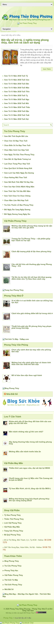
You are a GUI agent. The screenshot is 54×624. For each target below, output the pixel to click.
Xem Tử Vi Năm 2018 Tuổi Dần (16, 84)
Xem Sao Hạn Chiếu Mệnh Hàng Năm (19, 187)
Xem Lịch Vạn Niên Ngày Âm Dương (19, 173)
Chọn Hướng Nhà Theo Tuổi (15, 177)
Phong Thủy (14, 561)
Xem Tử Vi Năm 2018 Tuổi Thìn (16, 92)
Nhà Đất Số (12, 394)
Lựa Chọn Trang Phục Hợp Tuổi (17, 164)
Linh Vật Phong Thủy (12, 523)
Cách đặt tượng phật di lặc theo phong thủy (31, 251)
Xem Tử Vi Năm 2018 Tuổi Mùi (16, 103)
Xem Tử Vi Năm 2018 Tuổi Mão (16, 88)
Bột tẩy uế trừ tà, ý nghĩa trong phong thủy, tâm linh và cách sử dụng (25, 41)
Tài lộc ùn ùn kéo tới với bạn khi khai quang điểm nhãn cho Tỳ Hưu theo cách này (31, 278)
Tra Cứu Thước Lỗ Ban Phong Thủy (18, 205)
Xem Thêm (47, 69)
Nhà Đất (7, 589)
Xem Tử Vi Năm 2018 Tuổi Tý (16, 76)
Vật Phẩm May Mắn (12, 527)
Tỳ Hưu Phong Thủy (12, 515)
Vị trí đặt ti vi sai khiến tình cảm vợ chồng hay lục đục (32, 301)
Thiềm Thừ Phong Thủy (14, 519)
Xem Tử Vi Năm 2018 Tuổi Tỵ (16, 96)
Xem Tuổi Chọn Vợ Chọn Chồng (17, 196)
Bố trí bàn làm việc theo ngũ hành (27, 375)
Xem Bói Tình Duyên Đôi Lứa (16, 136)
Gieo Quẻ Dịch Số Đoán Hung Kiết (18, 168)
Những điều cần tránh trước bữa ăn (25, 451)
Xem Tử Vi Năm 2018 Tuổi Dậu (16, 111)
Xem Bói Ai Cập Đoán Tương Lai (17, 159)
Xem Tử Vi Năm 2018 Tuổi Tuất (16, 115)
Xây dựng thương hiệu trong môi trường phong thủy (30, 443)
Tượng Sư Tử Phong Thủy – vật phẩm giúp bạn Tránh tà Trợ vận (31, 239)
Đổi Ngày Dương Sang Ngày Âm (17, 214)
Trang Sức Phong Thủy (13, 531)
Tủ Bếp (15, 580)
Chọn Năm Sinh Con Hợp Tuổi (16, 150)
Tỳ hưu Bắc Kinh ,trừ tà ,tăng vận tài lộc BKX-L (30, 488)
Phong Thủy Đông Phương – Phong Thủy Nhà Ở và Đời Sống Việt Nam (31, 610)
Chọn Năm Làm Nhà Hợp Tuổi (16, 200)
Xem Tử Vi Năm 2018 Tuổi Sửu (16, 80)
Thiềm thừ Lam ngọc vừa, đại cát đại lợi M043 (29, 468)
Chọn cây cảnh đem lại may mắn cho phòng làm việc (31, 351)
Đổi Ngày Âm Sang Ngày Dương (17, 210)
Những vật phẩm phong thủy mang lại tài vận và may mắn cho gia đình (32, 227)
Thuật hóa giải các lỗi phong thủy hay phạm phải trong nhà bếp (31, 327)
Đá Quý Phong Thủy (12, 535)
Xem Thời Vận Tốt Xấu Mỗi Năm (17, 191)
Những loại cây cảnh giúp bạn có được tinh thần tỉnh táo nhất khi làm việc (31, 363)
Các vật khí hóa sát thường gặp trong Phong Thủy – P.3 (32, 265)
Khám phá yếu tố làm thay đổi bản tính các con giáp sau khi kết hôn (30, 422)
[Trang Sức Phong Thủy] (13, 290)
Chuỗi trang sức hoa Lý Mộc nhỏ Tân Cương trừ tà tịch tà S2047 (30, 479)
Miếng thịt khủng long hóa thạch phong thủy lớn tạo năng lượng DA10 (29, 500)
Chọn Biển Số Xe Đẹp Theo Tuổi (17, 145)
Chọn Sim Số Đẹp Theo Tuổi (15, 141)
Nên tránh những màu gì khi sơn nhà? (26, 432)
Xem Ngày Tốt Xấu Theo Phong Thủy (19, 155)
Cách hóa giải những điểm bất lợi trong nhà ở (32, 313)
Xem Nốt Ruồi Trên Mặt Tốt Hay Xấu (18, 182)
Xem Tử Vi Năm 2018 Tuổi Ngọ (16, 99)
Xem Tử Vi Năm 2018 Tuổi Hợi (16, 119)
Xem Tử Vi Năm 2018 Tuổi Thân (17, 107)
